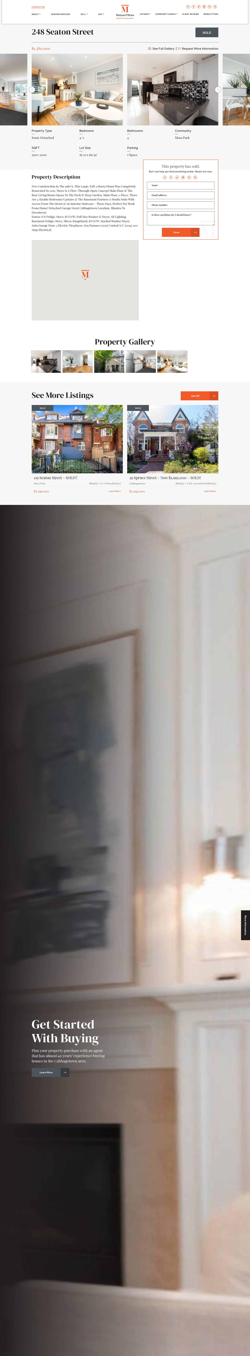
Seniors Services (60, 14)
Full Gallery (163, 48)
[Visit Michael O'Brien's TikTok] (199, 7)
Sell (83, 14)
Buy (100, 14)
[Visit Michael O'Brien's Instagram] (188, 7)
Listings (144, 14)
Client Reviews (190, 14)
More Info (199, 48)
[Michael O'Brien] (125, 12)
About (35, 14)
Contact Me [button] (38, 7)
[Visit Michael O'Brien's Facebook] (193, 7)
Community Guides (165, 14)
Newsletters (211, 14)
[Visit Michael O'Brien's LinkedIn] (204, 7)
